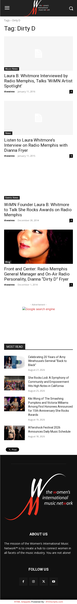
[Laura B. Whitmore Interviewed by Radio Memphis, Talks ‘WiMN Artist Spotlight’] (38, 53)
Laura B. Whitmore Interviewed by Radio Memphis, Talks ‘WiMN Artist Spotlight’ (38, 80)
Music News (11, 68)
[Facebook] (23, 582)
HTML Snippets (22, 601)
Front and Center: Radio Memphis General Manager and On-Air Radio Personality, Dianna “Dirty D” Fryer (37, 274)
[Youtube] (54, 582)
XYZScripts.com (54, 601)
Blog (7, 262)
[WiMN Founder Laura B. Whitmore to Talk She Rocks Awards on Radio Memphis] (38, 182)
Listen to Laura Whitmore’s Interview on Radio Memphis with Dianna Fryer (36, 145)
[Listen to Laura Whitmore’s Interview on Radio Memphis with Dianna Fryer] (38, 118)
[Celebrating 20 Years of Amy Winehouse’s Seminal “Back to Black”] (14, 362)
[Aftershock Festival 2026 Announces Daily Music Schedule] (14, 433)
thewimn (9, 91)
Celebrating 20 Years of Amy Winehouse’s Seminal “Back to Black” (47, 361)
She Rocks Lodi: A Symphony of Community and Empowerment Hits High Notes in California (48, 381)
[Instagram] (33, 582)
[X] (44, 582)
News (8, 133)
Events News (11, 197)
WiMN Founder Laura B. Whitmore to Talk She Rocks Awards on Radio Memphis (38, 209)
